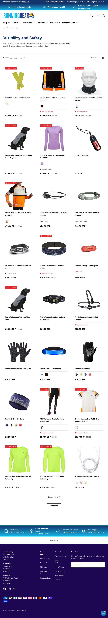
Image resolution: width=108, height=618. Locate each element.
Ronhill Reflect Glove (82, 368)
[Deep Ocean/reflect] (7, 425)
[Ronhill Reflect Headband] (19, 402)
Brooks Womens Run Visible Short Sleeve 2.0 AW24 (87, 420)
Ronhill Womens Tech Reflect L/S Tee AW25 (52, 156)
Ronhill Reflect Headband (14, 419)
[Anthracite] (76, 106)
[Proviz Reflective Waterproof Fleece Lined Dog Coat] (19, 138)
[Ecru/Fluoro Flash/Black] (7, 221)
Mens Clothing (60, 571)
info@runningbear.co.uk (75, 2)
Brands (57, 580)
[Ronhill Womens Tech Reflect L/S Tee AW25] (54, 138)
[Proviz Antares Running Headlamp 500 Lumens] (54, 300)
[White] (81, 271)
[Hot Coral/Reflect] (90, 374)
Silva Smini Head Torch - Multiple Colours (87, 214)
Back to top (54, 540)
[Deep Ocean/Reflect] (85, 374)
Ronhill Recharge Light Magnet (86, 266)
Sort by (6, 58)
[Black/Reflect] (76, 374)
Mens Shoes (59, 567)
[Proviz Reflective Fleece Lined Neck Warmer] (89, 81)
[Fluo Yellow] (85, 482)
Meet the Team (45, 578)
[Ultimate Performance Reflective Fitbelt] (54, 249)
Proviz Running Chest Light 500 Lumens (86, 318)
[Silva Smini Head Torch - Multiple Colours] (89, 196)
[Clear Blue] (42, 374)
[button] (103, 15)
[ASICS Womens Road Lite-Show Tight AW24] (54, 402)
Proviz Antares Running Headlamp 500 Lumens (52, 318)
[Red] (76, 271)
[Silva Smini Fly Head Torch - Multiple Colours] (54, 196)
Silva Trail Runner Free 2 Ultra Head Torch (18, 267)
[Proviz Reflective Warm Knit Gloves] (19, 352)
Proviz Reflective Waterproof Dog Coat (17, 318)
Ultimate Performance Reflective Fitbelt (52, 267)
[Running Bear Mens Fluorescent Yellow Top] (54, 459)
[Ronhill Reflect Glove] (89, 352)
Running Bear (10, 610)
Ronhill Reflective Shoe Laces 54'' (87, 476)
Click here (25, 2)
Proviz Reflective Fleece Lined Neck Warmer (88, 99)
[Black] (42, 221)
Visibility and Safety (14, 28)
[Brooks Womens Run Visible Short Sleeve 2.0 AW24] (89, 402)
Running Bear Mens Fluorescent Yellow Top (52, 477)
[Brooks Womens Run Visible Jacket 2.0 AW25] (19, 196)
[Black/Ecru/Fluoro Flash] (42, 106)
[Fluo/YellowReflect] (16, 425)
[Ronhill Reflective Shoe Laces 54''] (89, 459)
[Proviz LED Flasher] (89, 138)
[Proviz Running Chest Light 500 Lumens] (89, 300)
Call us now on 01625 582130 (54, 2)
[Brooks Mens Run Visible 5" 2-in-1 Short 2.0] (54, 81)
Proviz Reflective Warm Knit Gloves (18, 368)
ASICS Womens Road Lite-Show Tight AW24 (52, 420)
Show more (54, 506)
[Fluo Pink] (81, 482)
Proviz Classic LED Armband (50, 368)
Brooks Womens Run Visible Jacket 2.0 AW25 (18, 214)
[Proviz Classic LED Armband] (54, 352)
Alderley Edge (45, 559)
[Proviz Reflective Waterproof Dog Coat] (19, 300)
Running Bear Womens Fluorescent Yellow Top (18, 477)
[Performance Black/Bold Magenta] (42, 427)
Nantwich (43, 563)
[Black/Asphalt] (85, 221)
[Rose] (46, 221)
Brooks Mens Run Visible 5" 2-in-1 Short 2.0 (52, 99)
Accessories (59, 575)
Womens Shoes (60, 556)
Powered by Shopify (20, 610)
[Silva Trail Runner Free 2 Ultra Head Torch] (19, 249)
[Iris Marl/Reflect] (42, 163)
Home (5, 28)
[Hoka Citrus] (7, 103)
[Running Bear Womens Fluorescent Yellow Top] (19, 459)
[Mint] (76, 221)
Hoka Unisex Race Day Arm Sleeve (17, 98)
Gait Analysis (55, 23)
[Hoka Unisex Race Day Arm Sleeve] (19, 81)
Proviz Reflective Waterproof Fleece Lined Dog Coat (18, 156)
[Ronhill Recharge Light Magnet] (89, 249)
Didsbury (43, 567)
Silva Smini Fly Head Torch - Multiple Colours (53, 214)
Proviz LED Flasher (82, 155)
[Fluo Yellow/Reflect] (81, 374)
